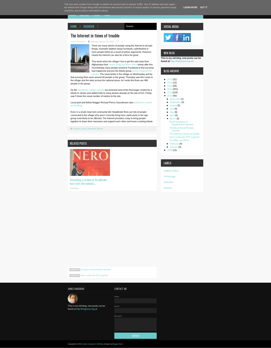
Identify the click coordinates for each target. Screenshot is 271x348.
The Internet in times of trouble (184, 134)
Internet (84, 129)
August (173, 105)
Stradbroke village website (91, 90)
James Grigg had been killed (123, 64)
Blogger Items (117, 344)
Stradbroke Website (95, 129)
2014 (170, 82)
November (175, 99)
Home (73, 15)
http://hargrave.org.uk (182, 61)
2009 (170, 150)
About (107, 15)
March (173, 118)
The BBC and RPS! (179, 140)
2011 (169, 92)
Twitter (168, 37)
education (169, 182)
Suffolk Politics (171, 171)
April (172, 115)
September (175, 102)
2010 (170, 96)
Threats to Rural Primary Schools (96, 269)
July (172, 109)
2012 (170, 89)
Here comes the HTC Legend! (94, 275)
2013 (170, 86)
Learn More (190, 7)
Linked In (186, 37)
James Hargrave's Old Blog (92, 344)
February (174, 144)
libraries (168, 188)
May (172, 112)
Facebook (88, 26)
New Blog (84, 15)
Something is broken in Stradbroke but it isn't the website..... (88, 182)
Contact (96, 15)
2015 (170, 79)
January (174, 147)
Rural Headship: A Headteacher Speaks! (181, 123)
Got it (203, 7)
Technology (169, 176)
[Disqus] (112, 230)
